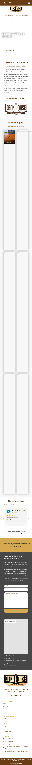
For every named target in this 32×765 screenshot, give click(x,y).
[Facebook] (16, 695)
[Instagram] (11, 695)
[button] (29, 3)
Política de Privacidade (16, 763)
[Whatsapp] (20, 695)
